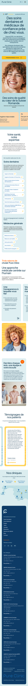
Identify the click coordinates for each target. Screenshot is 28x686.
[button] (25, 2)
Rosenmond (21, 680)
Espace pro (6, 539)
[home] (7, 2)
